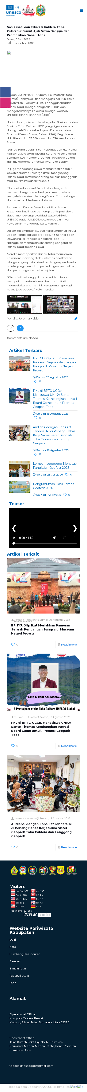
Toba (13, 983)
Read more (69, 644)
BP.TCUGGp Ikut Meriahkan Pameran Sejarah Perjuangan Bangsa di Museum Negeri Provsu (54, 364)
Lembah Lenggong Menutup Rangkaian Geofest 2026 (55, 466)
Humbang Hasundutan (25, 954)
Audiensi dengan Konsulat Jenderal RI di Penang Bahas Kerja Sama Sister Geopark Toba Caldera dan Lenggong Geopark (54, 435)
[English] (73, 1086)
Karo (13, 946)
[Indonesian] (80, 1086)
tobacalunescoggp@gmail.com (31, 1065)
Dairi (13, 939)
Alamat (18, 998)
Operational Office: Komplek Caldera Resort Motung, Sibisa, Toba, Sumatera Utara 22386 (39, 1018)
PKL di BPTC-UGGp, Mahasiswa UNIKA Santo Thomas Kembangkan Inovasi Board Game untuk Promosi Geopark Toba (55, 399)
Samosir (15, 961)
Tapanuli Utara (19, 975)
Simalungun (18, 968)
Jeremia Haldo (23, 619)
